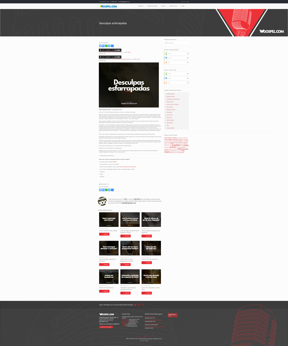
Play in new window (107, 52)
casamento (185, 137)
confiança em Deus (183, 139)
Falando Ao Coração (171, 109)
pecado (182, 145)
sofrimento (173, 151)
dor (165, 142)
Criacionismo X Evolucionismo (173, 99)
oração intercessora (168, 145)
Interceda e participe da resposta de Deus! (128, 289)
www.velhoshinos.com (133, 322)
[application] (110, 50)
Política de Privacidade (140, 336)
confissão (166, 140)
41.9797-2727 (114, 1)
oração (185, 144)
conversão (175, 141)
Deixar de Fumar (170, 101)
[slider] (118, 50)
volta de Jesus (181, 152)
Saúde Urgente (170, 122)
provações (170, 149)
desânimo (186, 140)
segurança (167, 151)
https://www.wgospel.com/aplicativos (127, 166)
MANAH (115, 161)
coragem (180, 141)
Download (114, 52)
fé (175, 142)
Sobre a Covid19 (149, 336)
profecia (183, 147)
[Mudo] (115, 50)
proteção (166, 149)
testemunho (178, 150)
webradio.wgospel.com (132, 326)
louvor (168, 144)
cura (183, 140)
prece (173, 147)
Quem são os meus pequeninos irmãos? (126, 260)
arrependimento (180, 137)
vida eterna (172, 152)
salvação (185, 149)
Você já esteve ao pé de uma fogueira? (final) (129, 231)
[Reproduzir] (101, 50)
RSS (104, 53)
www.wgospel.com (133, 320)
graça (182, 142)
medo (172, 144)
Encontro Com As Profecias (173, 104)
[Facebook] (184, 1)
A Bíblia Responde (170, 93)
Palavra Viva (169, 117)
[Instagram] (188, 1)
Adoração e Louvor (171, 96)
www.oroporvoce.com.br (134, 319)
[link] (144, 6)
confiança (175, 139)
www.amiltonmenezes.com (131, 324)
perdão (186, 146)
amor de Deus (168, 137)
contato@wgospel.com (124, 1)
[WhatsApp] (182, 1)
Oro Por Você (169, 114)
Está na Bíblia (170, 107)
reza (180, 149)
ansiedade (174, 137)
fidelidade (172, 142)
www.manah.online (132, 323)
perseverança (167, 147)
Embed (129, 52)
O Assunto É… (170, 112)
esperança (168, 142)
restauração (175, 149)
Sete (168, 125)
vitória (176, 152)
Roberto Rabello (170, 120)
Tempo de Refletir (170, 128)
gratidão (178, 142)
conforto (170, 141)
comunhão (168, 139)
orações (176, 145)
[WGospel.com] (108, 6)
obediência (180, 144)
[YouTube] (186, 1)
